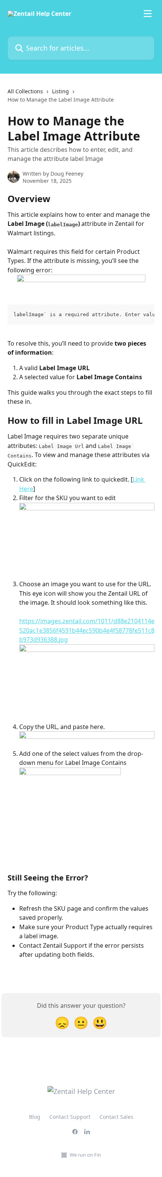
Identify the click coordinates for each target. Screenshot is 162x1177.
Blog (34, 1116)
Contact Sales (116, 1116)
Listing (60, 91)
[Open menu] (147, 13)
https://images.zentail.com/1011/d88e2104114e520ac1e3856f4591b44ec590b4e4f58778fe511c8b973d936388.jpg (86, 630)
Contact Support (69, 1116)
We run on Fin (85, 1154)
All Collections (25, 91)
